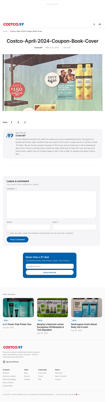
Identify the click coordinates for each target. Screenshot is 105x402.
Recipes (27, 379)
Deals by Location (9, 376)
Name (10, 222)
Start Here (58, 373)
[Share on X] (18, 122)
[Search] (94, 24)
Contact (58, 379)
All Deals (6, 373)
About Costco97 (61, 376)
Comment (12, 189)
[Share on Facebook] (11, 122)
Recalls (27, 376)
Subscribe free (49, 272)
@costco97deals (12, 362)
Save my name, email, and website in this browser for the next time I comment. (42, 233)
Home (5, 31)
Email (55, 222)
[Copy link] (24, 122)
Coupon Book (8, 386)
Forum (40, 376)
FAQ (39, 379)
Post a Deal (42, 373)
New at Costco (8, 382)
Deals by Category (9, 379)
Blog (26, 373)
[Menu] (99, 24)
